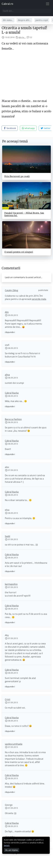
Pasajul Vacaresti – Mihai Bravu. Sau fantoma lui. (24, 214)
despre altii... (24, 20)
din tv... (22, 37)
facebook (11, 128)
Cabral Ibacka (12, 392)
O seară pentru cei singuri (18, 252)
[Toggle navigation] (47, 4)
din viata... (8, 20)
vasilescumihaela (13, 743)
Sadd (7, 536)
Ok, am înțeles (11, 850)
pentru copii (41, 20)
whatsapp (29, 128)
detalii (7, 845)
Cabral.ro (7, 4)
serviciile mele (39, 299)
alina (7, 374)
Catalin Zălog (11, 290)
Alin (7, 312)
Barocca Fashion (13, 419)
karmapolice (11, 584)
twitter (47, 128)
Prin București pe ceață (17, 176)
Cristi (7, 699)
